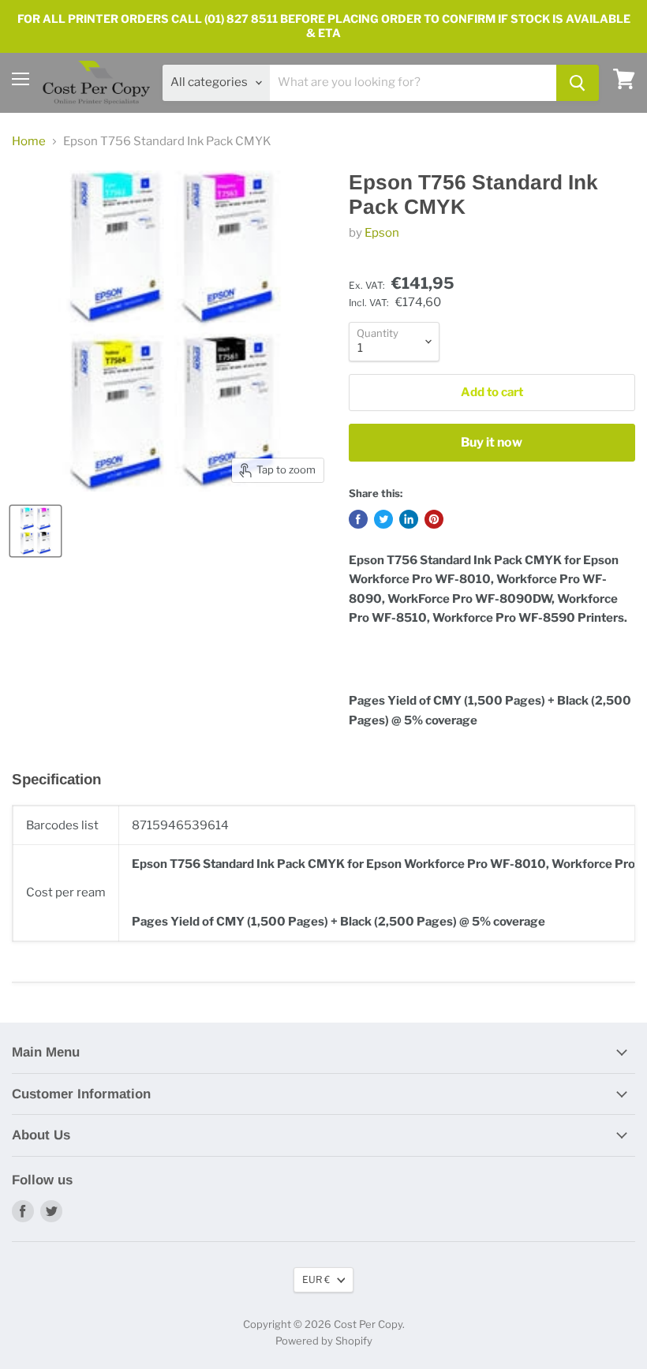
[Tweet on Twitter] (383, 519)
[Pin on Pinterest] (433, 519)
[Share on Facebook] (358, 519)
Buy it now (491, 442)
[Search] (577, 83)
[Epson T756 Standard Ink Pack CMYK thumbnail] (35, 531)
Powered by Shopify (323, 1340)
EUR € (316, 1279)
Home (29, 141)
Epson (382, 233)
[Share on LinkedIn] (408, 519)
